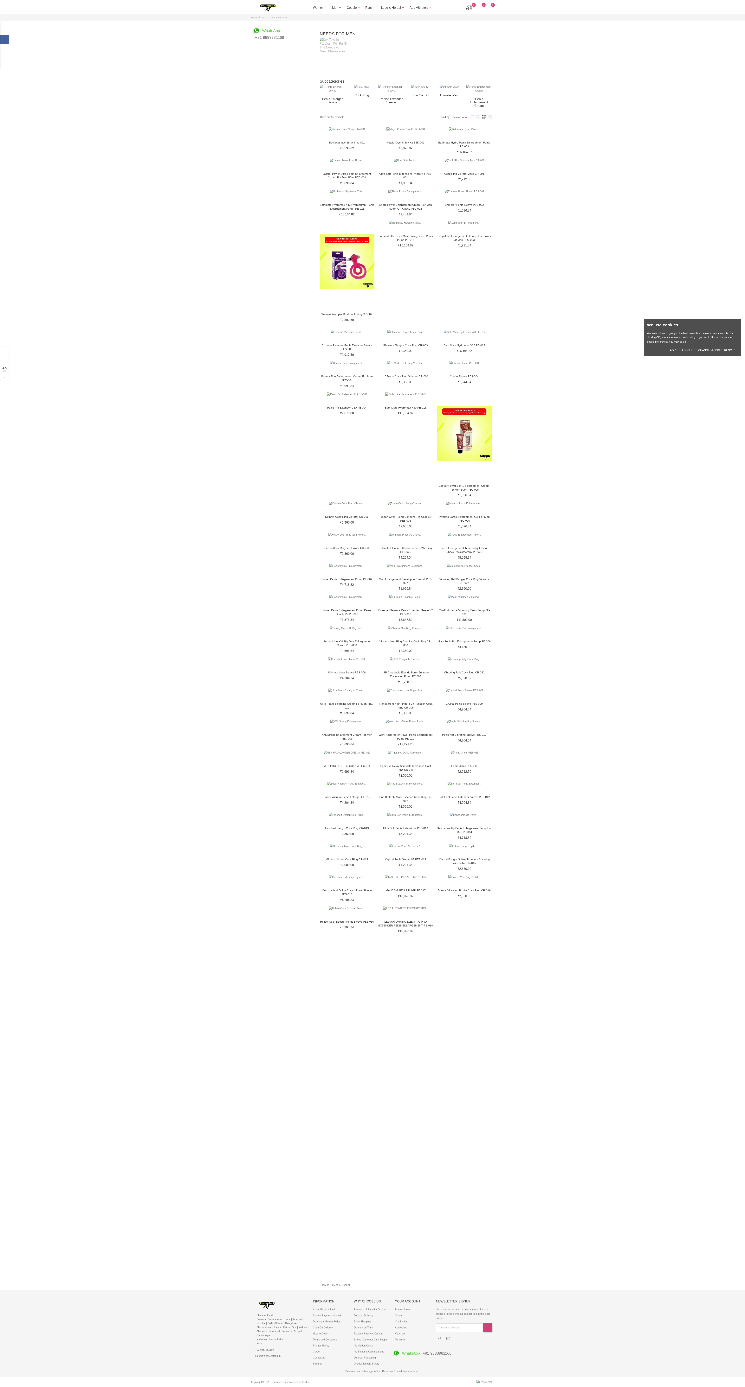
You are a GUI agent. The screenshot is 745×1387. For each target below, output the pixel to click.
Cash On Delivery (323, 1327)
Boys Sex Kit (420, 95)
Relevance (458, 117)
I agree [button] (674, 350)
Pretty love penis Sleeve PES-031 (464, 1139)
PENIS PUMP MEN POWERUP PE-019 (406, 952)
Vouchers (400, 1333)
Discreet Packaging (365, 1357)
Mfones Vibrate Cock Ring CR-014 (347, 859)
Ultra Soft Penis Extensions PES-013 (405, 828)
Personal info (402, 1309)
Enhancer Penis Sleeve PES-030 (405, 1139)
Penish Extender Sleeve (391, 100)
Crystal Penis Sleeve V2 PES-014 (405, 859)
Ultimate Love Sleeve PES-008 (347, 672)
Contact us (319, 1357)
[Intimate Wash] (449, 87)
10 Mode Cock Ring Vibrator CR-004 (405, 376)
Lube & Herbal (393, 8)
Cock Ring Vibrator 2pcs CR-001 (464, 173)
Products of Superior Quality (370, 1309)
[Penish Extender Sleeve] (391, 88)
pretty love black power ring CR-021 (405, 1046)
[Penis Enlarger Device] (332, 88)
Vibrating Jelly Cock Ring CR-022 (464, 672)
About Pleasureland (324, 1309)
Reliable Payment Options (368, 1333)
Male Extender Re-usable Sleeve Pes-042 (405, 1264)
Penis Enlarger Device (332, 100)
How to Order (320, 1333)
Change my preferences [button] (716, 350)
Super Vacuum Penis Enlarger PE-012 (347, 796)
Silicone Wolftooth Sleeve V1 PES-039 (405, 1232)
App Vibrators (421, 8)
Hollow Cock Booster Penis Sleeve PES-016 (347, 921)
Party (370, 8)
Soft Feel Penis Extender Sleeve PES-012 (464, 796)
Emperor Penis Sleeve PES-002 (464, 204)
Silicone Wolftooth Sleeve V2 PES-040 (464, 1232)
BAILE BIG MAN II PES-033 (406, 1170)
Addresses (401, 1327)
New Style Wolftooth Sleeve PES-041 (347, 1264)
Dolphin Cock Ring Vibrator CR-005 (347, 516)
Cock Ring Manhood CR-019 (347, 1014)
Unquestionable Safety (366, 1363)
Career (316, 1351)
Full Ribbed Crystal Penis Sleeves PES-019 (464, 983)
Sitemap (317, 1363)
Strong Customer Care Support (371, 1339)
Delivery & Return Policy (326, 1321)
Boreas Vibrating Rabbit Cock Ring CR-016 (464, 890)
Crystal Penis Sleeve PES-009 (464, 703)
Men (337, 8)
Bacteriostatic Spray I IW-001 (347, 142)
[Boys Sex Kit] (420, 87)
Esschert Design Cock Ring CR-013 (347, 828)
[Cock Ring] (361, 87)
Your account (407, 1301)
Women (320, 8)
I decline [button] (688, 350)
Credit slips (401, 1321)
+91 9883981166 (264, 1349)
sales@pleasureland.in (268, 1355)
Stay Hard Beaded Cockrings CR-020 (464, 1014)
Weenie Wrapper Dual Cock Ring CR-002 (346, 314)
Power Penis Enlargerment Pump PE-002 (347, 579)
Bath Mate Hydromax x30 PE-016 (405, 407)
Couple (354, 8)
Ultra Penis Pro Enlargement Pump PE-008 (464, 641)
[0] (489, 7)
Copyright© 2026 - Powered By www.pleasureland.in (280, 1382)
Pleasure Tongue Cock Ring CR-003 (405, 345)
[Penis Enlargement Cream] (479, 88)
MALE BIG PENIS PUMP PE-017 (406, 890)
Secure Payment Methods (327, 1315)
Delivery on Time (363, 1327)
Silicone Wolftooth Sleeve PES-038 (347, 1232)
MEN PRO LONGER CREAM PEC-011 (346, 765)
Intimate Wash (449, 95)
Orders (399, 1315)
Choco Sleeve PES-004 (464, 376)
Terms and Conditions (325, 1339)
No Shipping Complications (369, 1351)
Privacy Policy (321, 1345)
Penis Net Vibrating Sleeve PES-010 (464, 734)
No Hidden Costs (363, 1345)
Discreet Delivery (363, 1315)
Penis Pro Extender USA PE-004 (347, 407)
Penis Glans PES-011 (464, 765)
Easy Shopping (362, 1321)
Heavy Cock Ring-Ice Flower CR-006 (347, 548)
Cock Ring (361, 95)
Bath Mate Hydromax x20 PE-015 (464, 345)
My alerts (400, 1339)
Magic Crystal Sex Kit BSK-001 (405, 142)
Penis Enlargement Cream (479, 102)
